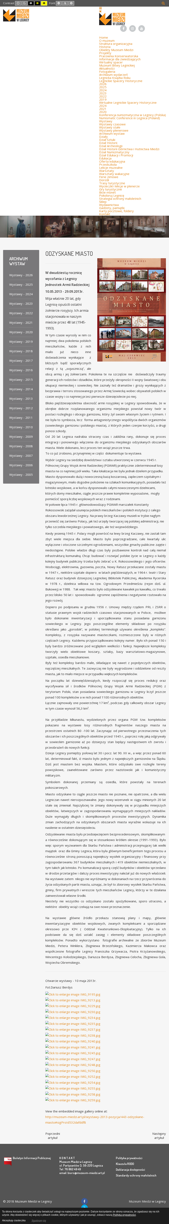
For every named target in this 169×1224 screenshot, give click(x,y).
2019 (103, 99)
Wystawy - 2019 (21, 341)
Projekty (105, 53)
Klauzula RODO (125, 1164)
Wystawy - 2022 (21, 313)
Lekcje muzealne (111, 167)
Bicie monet (107, 192)
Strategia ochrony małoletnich (120, 198)
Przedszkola (108, 164)
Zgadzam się (38, 1220)
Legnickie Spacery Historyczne (120, 81)
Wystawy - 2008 (21, 446)
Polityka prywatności (129, 1158)
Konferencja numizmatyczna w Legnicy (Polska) (132, 115)
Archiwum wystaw (112, 133)
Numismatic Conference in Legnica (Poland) (129, 118)
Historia (104, 47)
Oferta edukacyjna (112, 161)
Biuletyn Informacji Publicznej (32, 1158)
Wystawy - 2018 (21, 351)
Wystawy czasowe (112, 124)
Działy (103, 136)
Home (103, 37)
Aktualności (107, 68)
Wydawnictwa (109, 205)
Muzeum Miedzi (140, 1201)
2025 (103, 87)
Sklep (103, 202)
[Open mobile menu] (100, 8)
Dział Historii (108, 143)
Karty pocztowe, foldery (116, 211)
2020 (103, 112)
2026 (103, 84)
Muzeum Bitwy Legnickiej (117, 65)
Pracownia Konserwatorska (118, 56)
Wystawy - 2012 (21, 408)
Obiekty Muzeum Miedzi (116, 50)
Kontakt (104, 214)
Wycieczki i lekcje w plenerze (119, 186)
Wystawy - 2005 (21, 474)
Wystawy (105, 121)
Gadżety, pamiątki (111, 208)
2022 (103, 96)
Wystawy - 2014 (21, 389)
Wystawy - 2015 (21, 379)
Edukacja (105, 158)
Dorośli (104, 180)
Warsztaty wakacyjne (114, 174)
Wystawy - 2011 (21, 417)
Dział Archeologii (110, 146)
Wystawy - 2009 (21, 436)
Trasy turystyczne (112, 183)
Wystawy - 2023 (21, 303)
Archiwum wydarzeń (113, 75)
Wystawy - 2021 (21, 322)
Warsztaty (106, 171)
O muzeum (107, 40)
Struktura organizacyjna (115, 44)
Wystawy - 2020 (21, 332)
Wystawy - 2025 (21, 284)
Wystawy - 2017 (21, 360)
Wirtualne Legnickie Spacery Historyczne (128, 102)
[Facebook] (123, 28)
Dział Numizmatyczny (114, 152)
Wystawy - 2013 (21, 398)
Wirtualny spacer (111, 62)
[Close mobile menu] (100, 11)
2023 (103, 93)
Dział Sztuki (107, 140)
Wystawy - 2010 (21, 427)
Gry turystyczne (110, 189)
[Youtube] (141, 28)
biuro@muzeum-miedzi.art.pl (86, 1173)
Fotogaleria (107, 71)
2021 (103, 109)
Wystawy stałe (109, 127)
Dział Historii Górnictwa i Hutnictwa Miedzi (129, 149)
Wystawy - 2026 (21, 275)
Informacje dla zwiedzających (120, 59)
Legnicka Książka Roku (114, 78)
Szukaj (163, 3)
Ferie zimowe (108, 177)
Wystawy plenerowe (113, 130)
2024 (103, 90)
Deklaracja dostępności (130, 1170)
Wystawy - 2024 (21, 294)
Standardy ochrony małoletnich (136, 1175)
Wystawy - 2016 (21, 370)
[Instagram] (132, 28)
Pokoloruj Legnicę (111, 195)
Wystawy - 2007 (21, 455)
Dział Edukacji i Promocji (116, 155)
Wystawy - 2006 (21, 465)
